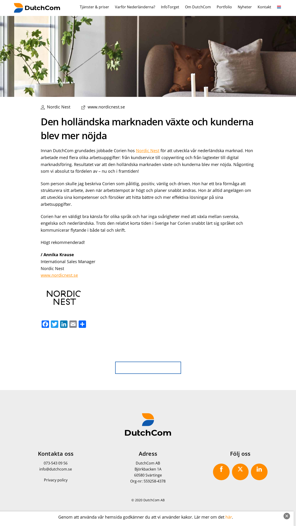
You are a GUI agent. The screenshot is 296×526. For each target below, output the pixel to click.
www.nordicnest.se (106, 107)
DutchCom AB (154, 500)
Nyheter (245, 6)
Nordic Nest (58, 107)
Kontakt (264, 6)
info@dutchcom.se (55, 469)
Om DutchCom (198, 6)
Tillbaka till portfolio (151, 367)
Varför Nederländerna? (135, 6)
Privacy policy (56, 480)
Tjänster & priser (94, 6)
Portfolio (224, 6)
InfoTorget (170, 6)
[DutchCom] (37, 10)
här (228, 517)
